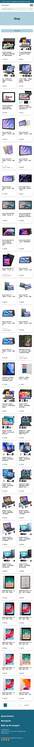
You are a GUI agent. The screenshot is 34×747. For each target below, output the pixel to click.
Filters (18, 30)
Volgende (26, 705)
